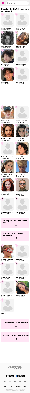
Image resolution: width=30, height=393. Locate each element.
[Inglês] (5, 381)
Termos (25, 386)
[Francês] (15, 381)
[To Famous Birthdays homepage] (2, 3)
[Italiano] (20, 381)
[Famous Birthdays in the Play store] (20, 376)
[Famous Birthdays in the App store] (10, 376)
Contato (10, 386)
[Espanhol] (10, 381)
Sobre (4, 386)
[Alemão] (25, 381)
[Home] (15, 368)
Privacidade (18, 386)
